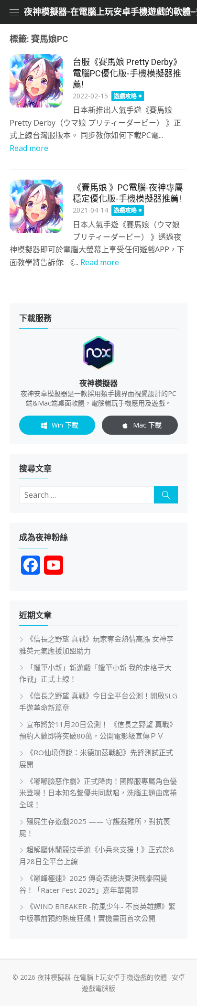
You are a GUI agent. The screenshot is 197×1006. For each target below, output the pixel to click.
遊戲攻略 (125, 96)
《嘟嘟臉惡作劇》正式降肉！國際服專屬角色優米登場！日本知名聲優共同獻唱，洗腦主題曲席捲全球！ (98, 793)
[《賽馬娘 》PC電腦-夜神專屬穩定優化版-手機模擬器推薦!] (36, 206)
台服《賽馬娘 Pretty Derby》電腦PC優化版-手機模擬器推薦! (127, 73)
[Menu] (14, 11)
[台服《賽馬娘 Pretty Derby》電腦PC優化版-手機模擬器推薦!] (36, 80)
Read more (29, 148)
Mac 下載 (147, 424)
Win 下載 (65, 424)
